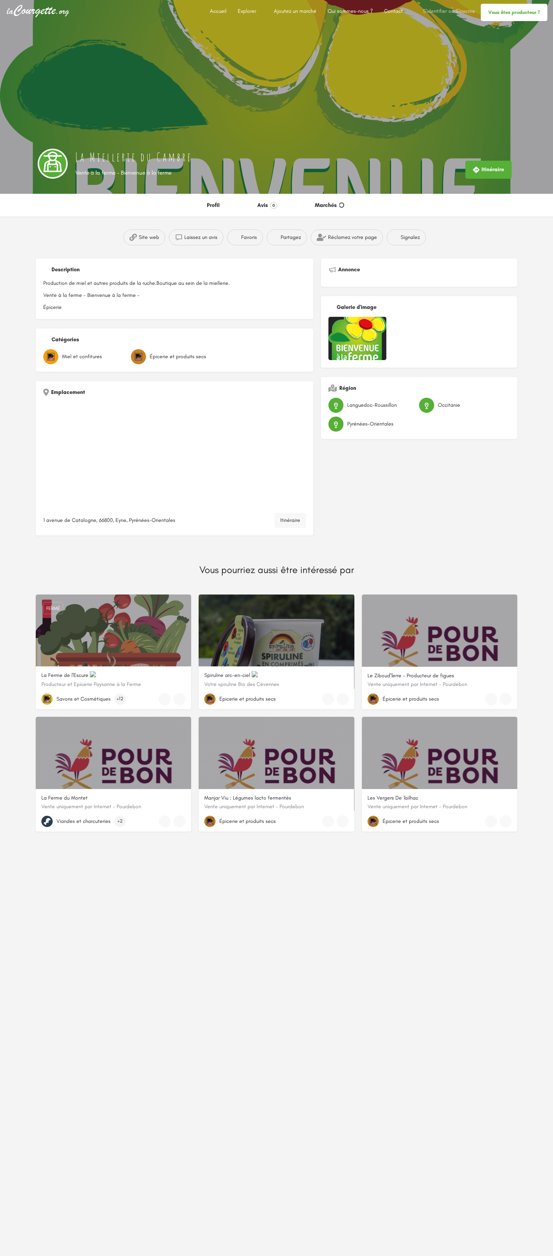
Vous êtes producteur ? (514, 12)
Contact (393, 11)
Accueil (218, 11)
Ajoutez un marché (295, 11)
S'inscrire (465, 11)
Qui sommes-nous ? (350, 11)
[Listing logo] (53, 164)
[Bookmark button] (179, 699)
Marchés (326, 205)
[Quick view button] (165, 699)
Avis (266, 205)
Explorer (247, 11)
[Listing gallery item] (357, 338)
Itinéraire (290, 520)
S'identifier (435, 11)
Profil (213, 205)
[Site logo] (39, 11)
